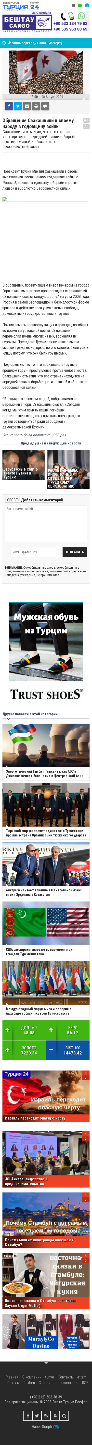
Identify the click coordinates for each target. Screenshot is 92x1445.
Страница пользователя (58, 1382)
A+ (86, 120)
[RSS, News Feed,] (46, 1416)
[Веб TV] (80, 5)
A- (86, 126)
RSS (85, 1382)
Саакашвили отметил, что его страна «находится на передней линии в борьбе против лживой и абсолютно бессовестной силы (39, 139)
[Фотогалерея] (87, 5)
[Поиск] (64, 1416)
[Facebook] (9, 106)
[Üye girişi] (55, 1416)
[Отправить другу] (27, 106)
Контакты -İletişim (72, 1377)
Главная (11, 1377)
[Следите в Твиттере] (36, 1416)
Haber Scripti (42, 1426)
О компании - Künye (38, 1377)
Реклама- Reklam (21, 1382)
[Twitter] (18, 106)
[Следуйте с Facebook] (27, 1416)
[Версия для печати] (36, 106)
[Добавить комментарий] (45, 106)
